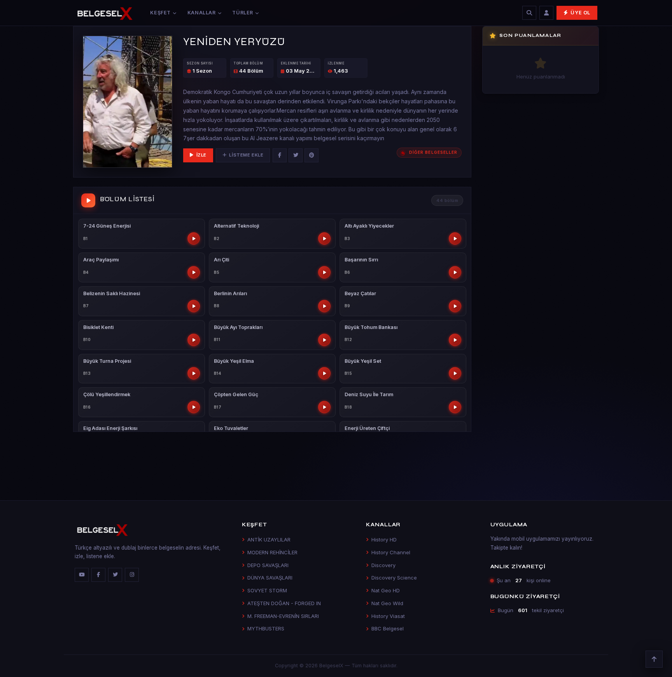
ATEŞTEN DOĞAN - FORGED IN (284, 603)
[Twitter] (296, 155)
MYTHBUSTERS (265, 628)
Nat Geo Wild (387, 603)
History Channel (390, 552)
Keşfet (160, 13)
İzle (201, 155)
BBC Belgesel (387, 628)
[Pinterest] (311, 155)
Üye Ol (580, 13)
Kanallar (201, 13)
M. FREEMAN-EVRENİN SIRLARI (283, 616)
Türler (242, 13)
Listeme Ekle (246, 155)
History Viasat (388, 616)
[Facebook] (280, 155)
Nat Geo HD (385, 590)
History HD (384, 539)
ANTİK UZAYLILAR (268, 539)
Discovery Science (394, 577)
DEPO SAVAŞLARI (268, 565)
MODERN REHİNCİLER (272, 552)
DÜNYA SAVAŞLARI (269, 577)
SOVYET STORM (267, 590)
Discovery (383, 565)
